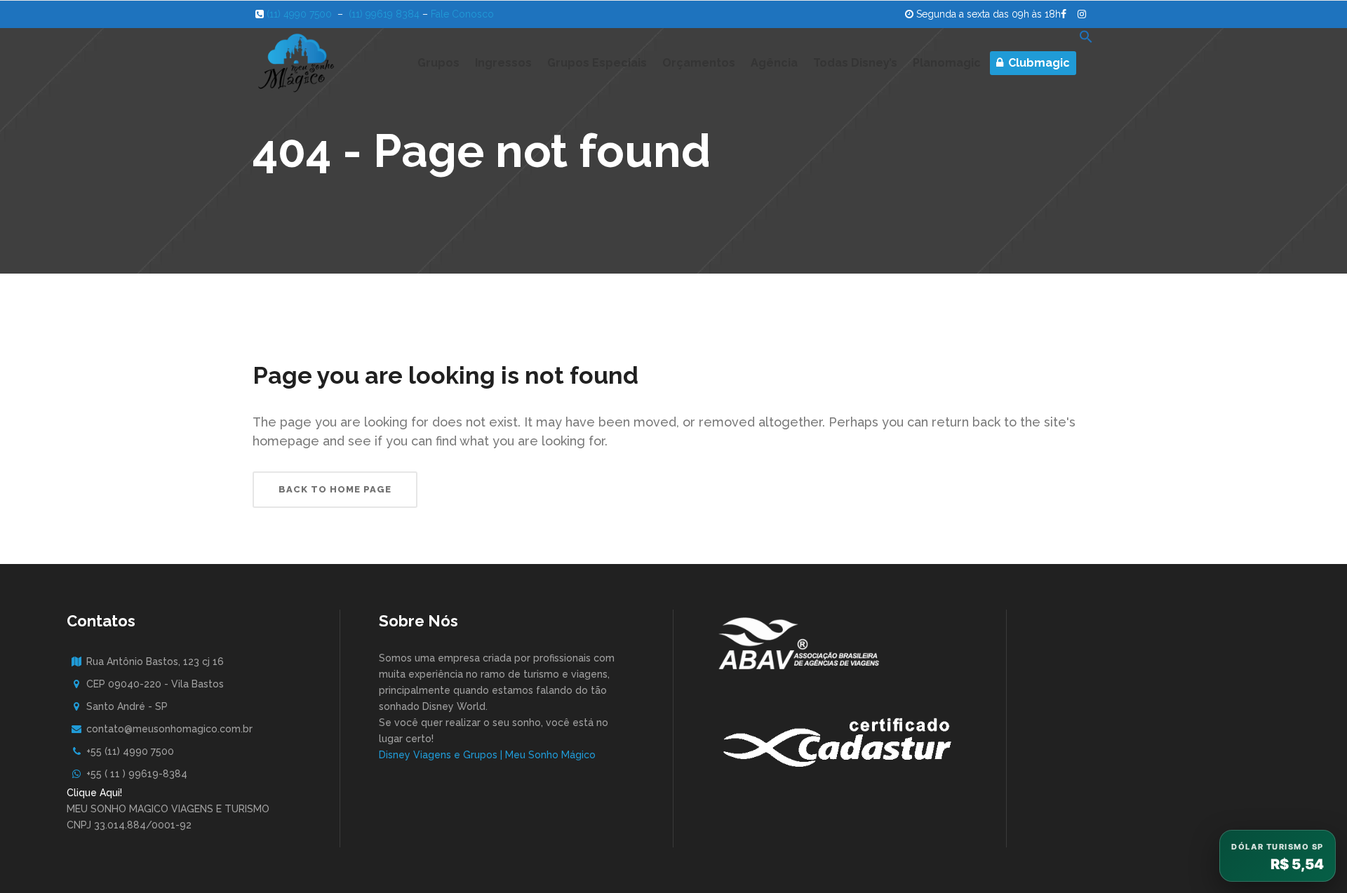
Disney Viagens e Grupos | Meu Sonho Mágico (487, 754)
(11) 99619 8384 (384, 14)
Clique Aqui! (94, 792)
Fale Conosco (462, 14)
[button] (1086, 63)
